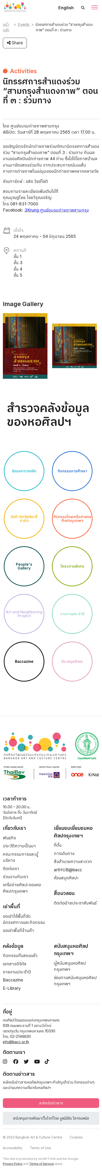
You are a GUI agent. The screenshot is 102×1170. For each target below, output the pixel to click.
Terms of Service (41, 1163)
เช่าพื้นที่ (11, 906)
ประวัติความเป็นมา (19, 845)
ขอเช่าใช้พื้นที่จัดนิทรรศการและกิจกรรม (24, 919)
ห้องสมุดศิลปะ (66, 877)
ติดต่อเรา (11, 868)
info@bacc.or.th (16, 1042)
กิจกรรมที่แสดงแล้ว (20, 955)
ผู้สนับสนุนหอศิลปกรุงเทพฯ (70, 966)
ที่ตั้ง (57, 845)
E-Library (12, 988)
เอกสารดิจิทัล (14, 963)
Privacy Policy (13, 1163)
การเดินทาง (64, 853)
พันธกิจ (9, 837)
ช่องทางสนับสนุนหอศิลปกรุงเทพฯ (75, 980)
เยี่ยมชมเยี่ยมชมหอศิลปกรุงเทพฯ (73, 832)
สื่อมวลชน (64, 893)
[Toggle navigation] (95, 7)
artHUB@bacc (68, 869)
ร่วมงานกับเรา (15, 876)
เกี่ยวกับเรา (14, 828)
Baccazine (13, 979)
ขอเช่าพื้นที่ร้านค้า (18, 930)
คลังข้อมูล (13, 946)
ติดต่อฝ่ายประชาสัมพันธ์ (75, 902)
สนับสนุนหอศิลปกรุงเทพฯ (71, 950)
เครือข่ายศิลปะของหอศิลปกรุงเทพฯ (22, 887)
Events (23, 24)
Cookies (76, 1137)
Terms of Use (40, 1148)
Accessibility (12, 1148)
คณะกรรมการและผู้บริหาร (20, 857)
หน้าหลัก (6, 27)
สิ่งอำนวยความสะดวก (73, 861)
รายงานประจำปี (17, 971)
